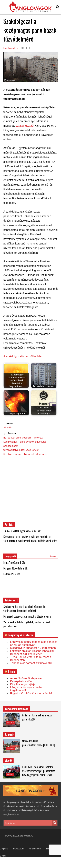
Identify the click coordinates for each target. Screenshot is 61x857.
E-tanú (11, 672)
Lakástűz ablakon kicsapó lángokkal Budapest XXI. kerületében (32, 652)
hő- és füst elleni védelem (17, 437)
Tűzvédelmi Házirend (35, 454)
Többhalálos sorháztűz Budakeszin (31, 663)
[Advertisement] (30, 488)
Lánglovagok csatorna (20, 635)
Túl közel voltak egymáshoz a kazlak (21, 531)
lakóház (38, 437)
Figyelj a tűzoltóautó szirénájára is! (31, 693)
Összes (53, 556)
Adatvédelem (35, 849)
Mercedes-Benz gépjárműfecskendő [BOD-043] (38, 743)
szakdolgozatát (25, 125)
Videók (10, 774)
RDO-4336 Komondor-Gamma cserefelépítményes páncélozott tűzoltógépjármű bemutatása (38, 771)
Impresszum (18, 849)
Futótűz (9, 525)
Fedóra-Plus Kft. (11, 574)
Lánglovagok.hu (10, 48)
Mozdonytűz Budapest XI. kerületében (33, 647)
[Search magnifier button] (54, 823)
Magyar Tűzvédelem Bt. (15, 568)
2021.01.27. (26, 48)
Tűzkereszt (11, 600)
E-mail (3, 856)
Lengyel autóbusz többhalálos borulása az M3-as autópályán (33, 643)
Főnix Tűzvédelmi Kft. (14, 563)
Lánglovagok (10, 441)
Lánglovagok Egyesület (33, 441)
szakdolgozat (10, 445)
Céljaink (4, 849)
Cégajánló (10, 556)
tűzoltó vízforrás (12, 454)
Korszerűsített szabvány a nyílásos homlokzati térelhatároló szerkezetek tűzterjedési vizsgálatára (30, 539)
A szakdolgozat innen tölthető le (22, 356)
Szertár (9, 735)
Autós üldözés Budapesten (26, 678)
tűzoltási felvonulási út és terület (20, 449)
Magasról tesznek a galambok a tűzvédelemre (27, 616)
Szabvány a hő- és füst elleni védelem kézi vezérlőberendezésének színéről (25, 609)
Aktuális (7, 427)
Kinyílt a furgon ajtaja (22, 684)
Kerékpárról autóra (21, 681)
